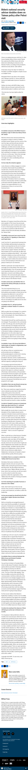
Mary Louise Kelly (10, 21)
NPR (7, 661)
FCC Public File (6, 749)
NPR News (13, 661)
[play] (2, 768)
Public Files (5, 752)
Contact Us (5, 746)
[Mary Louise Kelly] (4, 674)
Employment (5, 743)
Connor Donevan (5, 22)
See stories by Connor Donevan (9, 693)
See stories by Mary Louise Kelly (17, 683)
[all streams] (26, 768)
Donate (24, 2)
